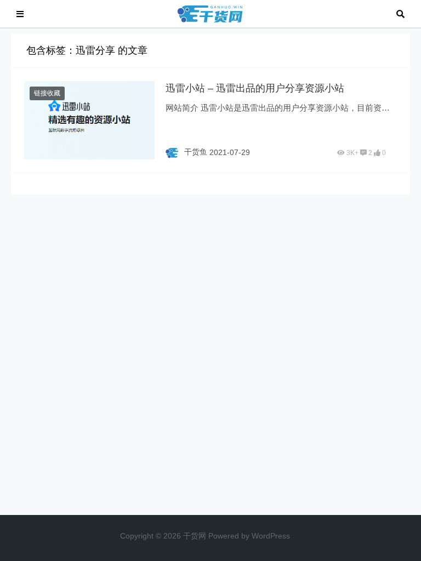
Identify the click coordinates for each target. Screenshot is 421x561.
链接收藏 (47, 93)
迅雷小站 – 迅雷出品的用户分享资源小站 (255, 88)
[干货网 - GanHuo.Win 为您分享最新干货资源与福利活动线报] (210, 13)
